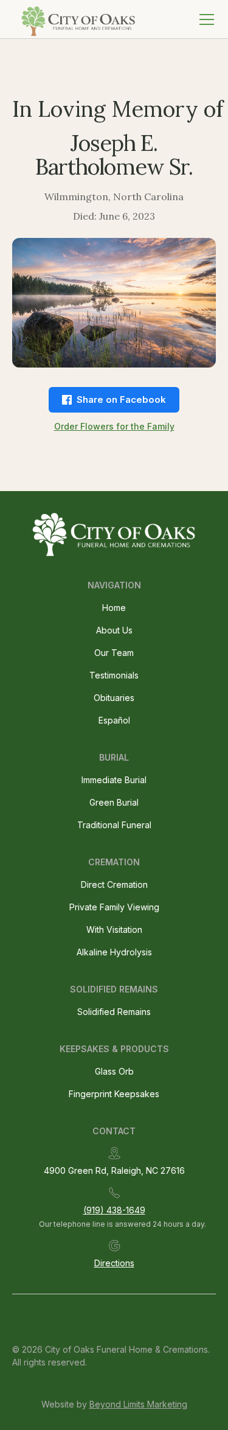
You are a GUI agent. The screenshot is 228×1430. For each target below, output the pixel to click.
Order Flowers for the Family (114, 426)
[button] (204, 19)
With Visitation (114, 929)
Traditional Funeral (114, 825)
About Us (114, 630)
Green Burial (114, 802)
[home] (76, 19)
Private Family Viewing (114, 907)
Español (114, 720)
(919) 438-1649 (114, 1210)
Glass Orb (114, 1071)
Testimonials (114, 675)
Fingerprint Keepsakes (114, 1094)
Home (114, 607)
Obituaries (114, 697)
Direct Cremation (114, 884)
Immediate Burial (114, 780)
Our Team (114, 652)
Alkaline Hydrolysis (114, 952)
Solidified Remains (114, 1011)
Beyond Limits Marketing (138, 1404)
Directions (114, 1263)
